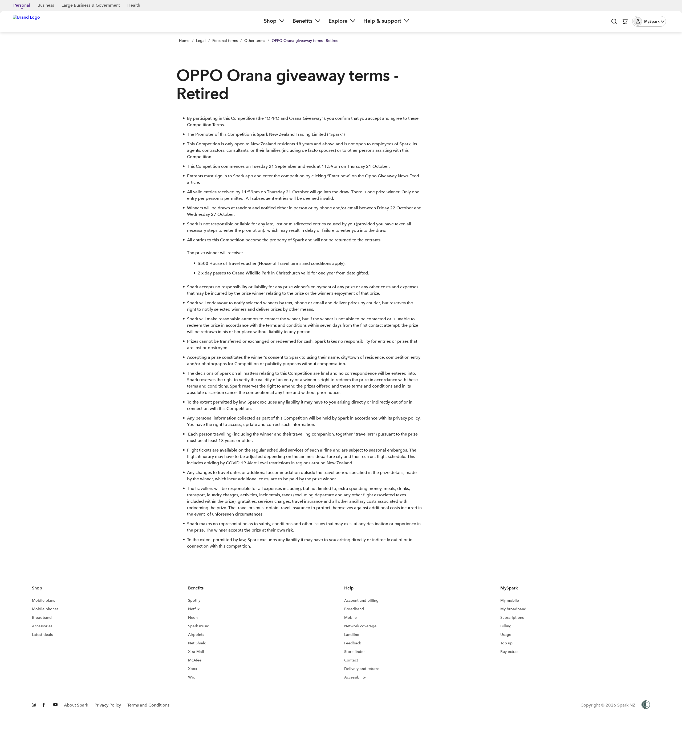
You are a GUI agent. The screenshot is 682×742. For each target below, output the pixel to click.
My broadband (513, 609)
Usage (505, 634)
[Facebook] (45, 705)
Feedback (352, 643)
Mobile (350, 617)
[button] (649, 21)
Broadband (42, 617)
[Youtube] (55, 705)
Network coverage (360, 626)
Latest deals (42, 634)
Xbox (192, 668)
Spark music (198, 626)
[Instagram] (34, 705)
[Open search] (614, 21)
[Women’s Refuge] (646, 705)
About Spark (76, 705)
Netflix (194, 609)
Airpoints (196, 634)
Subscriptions (512, 617)
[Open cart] (624, 21)
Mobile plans (43, 600)
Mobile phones (45, 609)
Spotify (194, 600)
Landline (351, 634)
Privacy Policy (108, 705)
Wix (191, 677)
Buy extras (509, 651)
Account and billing (361, 600)
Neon (193, 617)
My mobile (509, 600)
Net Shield (197, 643)
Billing (506, 626)
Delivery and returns (361, 668)
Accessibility (355, 677)
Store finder (354, 651)
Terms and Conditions (148, 705)
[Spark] (26, 21)
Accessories (42, 626)
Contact (351, 660)
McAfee (194, 660)
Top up (506, 643)
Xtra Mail (196, 651)
